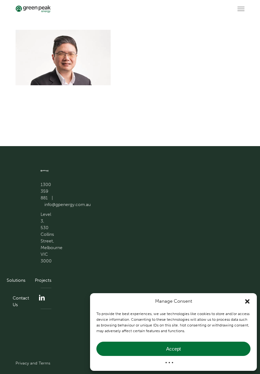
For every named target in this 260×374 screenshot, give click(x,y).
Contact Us (21, 301)
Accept (173, 348)
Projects (43, 280)
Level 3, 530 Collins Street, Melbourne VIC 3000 (51, 238)
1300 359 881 (46, 191)
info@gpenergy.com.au (67, 204)
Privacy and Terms (33, 363)
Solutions (16, 280)
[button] (247, 301)
